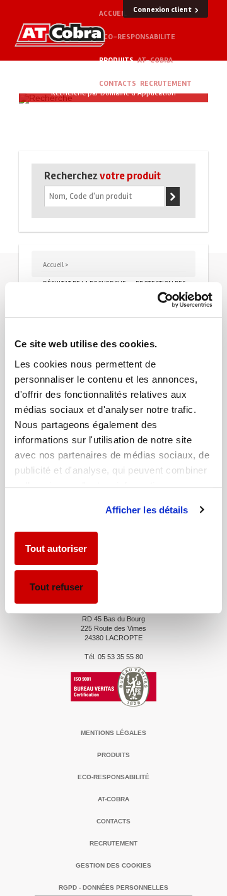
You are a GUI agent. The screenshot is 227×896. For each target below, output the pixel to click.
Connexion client (162, 10)
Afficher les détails (147, 510)
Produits (116, 60)
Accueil (113, 13)
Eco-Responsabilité (113, 777)
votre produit (102, 176)
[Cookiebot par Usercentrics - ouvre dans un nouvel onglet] (160, 300)
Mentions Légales (113, 732)
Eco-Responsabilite (137, 37)
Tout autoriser (56, 548)
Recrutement (166, 83)
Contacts (117, 83)
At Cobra (59, 35)
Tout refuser (56, 587)
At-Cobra (155, 60)
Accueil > (56, 265)
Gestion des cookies (113, 865)
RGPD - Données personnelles (113, 887)
